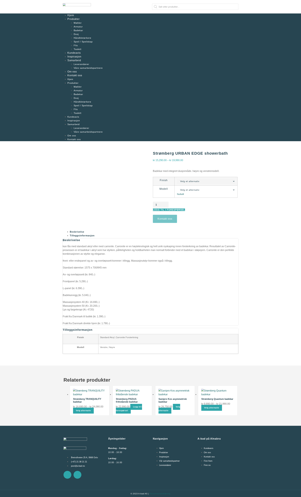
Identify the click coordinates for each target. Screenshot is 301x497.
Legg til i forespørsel (169, 210)
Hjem (70, 15)
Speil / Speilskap (83, 41)
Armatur (78, 26)
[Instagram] (77, 475)
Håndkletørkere (82, 38)
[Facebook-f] (67, 475)
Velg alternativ (83, 410)
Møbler (78, 23)
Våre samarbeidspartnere (88, 68)
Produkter (73, 19)
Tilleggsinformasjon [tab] (82, 235)
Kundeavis (74, 53)
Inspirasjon (74, 56)
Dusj (76, 34)
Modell (163, 189)
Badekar (78, 30)
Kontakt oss (74, 75)
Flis (76, 45)
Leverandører (81, 64)
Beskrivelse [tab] (77, 231)
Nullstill (180, 194)
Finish (164, 180)
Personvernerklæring (159, 494)
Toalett (77, 49)
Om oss (72, 71)
